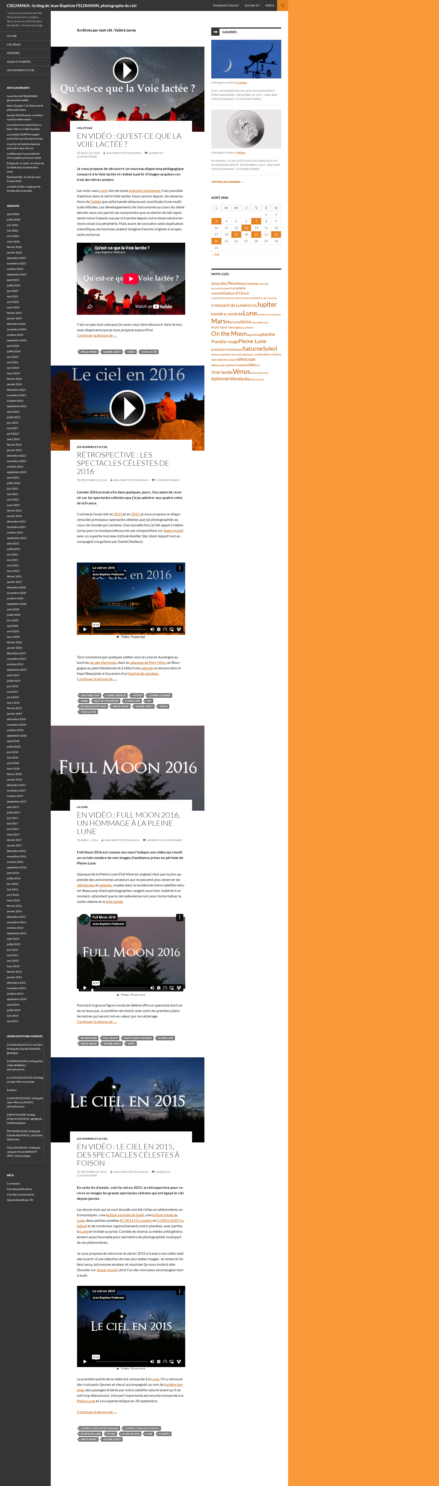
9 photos (240, 152)
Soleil (270, 348)
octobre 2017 (15, 796)
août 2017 (13, 807)
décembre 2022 (16, 455)
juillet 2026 (13, 219)
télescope (246, 359)
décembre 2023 (16, 389)
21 (256, 234)
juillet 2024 (13, 351)
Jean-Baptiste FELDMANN (124, 153)
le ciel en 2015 (131, 1433)
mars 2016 (13, 900)
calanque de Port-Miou (147, 662)
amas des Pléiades (226, 283)
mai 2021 (12, 560)
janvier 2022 (14, 516)
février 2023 (14, 444)
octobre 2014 (15, 993)
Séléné (215, 359)
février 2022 (14, 510)
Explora (11, 1090)
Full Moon (110, 1037)
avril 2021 (13, 565)
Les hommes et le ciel (92, 447)
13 (246, 228)
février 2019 (14, 708)
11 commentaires (248, 99)
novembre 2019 (16, 658)
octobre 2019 (15, 664)
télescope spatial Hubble (228, 365)
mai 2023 (12, 428)
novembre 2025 (16, 263)
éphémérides (224, 378)
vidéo (131, 351)
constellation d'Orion (230, 293)
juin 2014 (12, 1015)
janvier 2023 (14, 450)
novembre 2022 (16, 461)
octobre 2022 (15, 466)
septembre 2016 (17, 867)
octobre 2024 (15, 335)
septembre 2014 (17, 999)
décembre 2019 (16, 653)
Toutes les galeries (227, 181)
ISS (254, 305)
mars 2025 (13, 307)
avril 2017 (13, 829)
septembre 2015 (17, 933)
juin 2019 (12, 686)
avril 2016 (13, 894)
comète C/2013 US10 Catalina (99, 1428)
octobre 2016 (15, 862)
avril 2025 (13, 302)
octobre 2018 (15, 730)
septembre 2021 (17, 538)
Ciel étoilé (84, 128)
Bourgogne (89, 1037)
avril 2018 (13, 763)
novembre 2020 (16, 593)
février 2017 (14, 840)
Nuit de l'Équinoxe (106, 700)
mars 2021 (13, 571)
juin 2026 (12, 225)
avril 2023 (13, 433)
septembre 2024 (17, 340)
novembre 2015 (16, 922)
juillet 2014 (13, 1010)
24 (216, 241)
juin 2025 (12, 291)
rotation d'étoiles (93, 706)
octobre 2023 (15, 400)
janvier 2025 (14, 318)
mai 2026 (12, 230)
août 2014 (13, 1004)
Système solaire (270, 354)
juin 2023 (12, 422)
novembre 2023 (16, 395)
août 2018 (13, 741)
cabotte (147, 668)
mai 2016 (12, 889)
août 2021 (13, 543)
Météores (13, 52)
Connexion (13, 1183)
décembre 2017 (16, 785)
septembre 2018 (17, 735)
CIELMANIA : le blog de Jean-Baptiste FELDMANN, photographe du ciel (72, 5)
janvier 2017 (14, 845)
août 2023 (13, 411)
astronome (250, 283)
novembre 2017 (16, 790)
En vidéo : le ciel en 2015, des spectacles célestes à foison (128, 1155)
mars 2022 (13, 505)
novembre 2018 (16, 724)
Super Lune (253, 354)
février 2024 (14, 378)
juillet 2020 (13, 614)
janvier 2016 (14, 911)
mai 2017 (12, 823)
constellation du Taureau (262, 298)
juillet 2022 (13, 483)
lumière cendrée (160, 695)
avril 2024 (13, 367)
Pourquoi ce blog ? (226, 5)
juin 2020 (12, 620)
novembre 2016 (16, 856)
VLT (258, 365)
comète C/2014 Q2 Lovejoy (142, 1428)
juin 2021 (12, 554)
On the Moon (229, 333)
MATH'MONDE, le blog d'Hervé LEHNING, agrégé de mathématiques (24, 1119)
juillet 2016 (13, 878)
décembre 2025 (16, 258)
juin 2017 (12, 818)
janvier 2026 (14, 252)
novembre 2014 (16, 988)
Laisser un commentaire (164, 840)
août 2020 (13, 609)
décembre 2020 (16, 587)
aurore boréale (220, 288)
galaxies (105, 885)
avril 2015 (13, 960)
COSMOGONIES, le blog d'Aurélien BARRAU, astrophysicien (25, 1065)
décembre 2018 (16, 719)
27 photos (241, 82)
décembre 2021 (16, 521)
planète (164, 1433)
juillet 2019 (13, 680)
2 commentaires (167, 480)
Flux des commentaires (20, 1194)
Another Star (90, 695)
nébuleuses (86, 885)
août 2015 (13, 938)
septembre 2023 (17, 406)
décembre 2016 (16, 851)
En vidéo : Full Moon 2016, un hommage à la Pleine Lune (128, 823)
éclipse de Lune (91, 1433)
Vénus (163, 706)
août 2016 (13, 873)
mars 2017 (13, 834)
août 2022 (13, 477)
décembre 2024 (16, 324)
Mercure (233, 322)
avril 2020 (13, 631)
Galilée (95, 201)
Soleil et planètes (19, 61)
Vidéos (269, 5)
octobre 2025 (15, 269)
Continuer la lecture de (97, 335)
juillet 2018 (13, 746)
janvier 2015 (14, 977)
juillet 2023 (13, 417)
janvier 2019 (14, 713)
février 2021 (14, 576)
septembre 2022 (17, 472)
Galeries (229, 32)
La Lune (82, 807)
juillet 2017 (13, 812)
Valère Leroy (112, 351)
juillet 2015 (13, 944)
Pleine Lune (132, 700)
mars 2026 (13, 241)
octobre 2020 (15, 598)
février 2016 (14, 905)
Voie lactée (149, 351)
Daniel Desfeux (116, 695)
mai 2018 (12, 757)
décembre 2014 (16, 982)
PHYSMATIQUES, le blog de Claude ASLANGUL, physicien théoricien (25, 1135)
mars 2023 (13, 439)
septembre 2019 (17, 669)
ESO (249, 305)
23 (276, 234)
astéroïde (263, 283)
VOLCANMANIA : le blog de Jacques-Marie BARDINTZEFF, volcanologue (23, 1152)
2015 (135, 514)
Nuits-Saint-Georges (138, 1037)
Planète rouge (224, 341)
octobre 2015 (15, 927)
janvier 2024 (14, 384)
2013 (118, 514)
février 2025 (14, 313)
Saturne (253, 348)
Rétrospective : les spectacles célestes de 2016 (123, 463)
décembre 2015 (16, 916)
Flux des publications (19, 1189)
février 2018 (14, 774)
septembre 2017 (17, 801)
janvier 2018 (14, 779)
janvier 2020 (14, 647)
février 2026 (14, 247)
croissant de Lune (228, 305)
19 (236, 234)
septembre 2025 (17, 274)
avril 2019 (13, 697)
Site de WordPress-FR (20, 1200)
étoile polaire (256, 379)
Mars (84, 700)
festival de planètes (143, 673)
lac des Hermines (103, 662)
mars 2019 (13, 702)
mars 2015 (13, 966)
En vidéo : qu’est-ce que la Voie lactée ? (129, 140)
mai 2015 (12, 955)
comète (240, 288)
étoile (111, 1433)
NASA (246, 322)
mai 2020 (12, 625)
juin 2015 (12, 949)
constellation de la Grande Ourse (229, 297)
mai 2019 (12, 691)
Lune (103, 190)
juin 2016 (12, 884)
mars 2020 (13, 636)
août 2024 (13, 345)
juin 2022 (12, 488)
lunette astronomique (269, 314)
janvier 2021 (14, 582)
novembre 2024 (16, 329)
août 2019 (13, 675)
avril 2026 (13, 236)
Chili (232, 288)
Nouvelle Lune (259, 322)
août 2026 (13, 214)
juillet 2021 (13, 549)
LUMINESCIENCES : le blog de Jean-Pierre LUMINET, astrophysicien (25, 1102)
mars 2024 (13, 373)
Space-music (89, 351)
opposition (253, 335)
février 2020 (14, 642)
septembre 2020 (17, 604)
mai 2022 (12, 494)
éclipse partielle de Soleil (125, 1215)
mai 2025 (12, 296)
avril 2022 (13, 499)
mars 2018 (13, 768)
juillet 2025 (13, 285)
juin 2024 (12, 356)
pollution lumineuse (144, 190)
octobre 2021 (15, 532)
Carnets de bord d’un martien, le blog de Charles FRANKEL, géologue (25, 1049)
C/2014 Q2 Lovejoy (136, 1220)
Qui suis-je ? (252, 5)
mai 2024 (12, 362)
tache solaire (228, 359)
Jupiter (137, 695)
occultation (247, 327)
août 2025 (13, 280)
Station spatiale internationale (229, 354)
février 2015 (14, 971)
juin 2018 (12, 752)
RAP (149, 700)
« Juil (216, 254)
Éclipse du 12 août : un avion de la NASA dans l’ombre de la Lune (25, 167)
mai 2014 (12, 1021)
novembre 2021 (16, 527)
